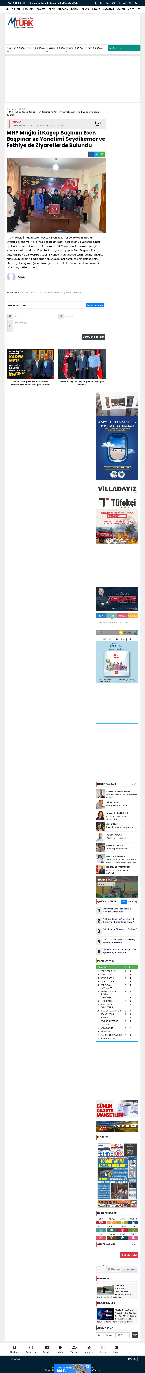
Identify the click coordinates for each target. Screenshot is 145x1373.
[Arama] (101, 3)
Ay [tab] (136, 901)
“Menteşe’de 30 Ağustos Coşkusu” (117, 931)
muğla (34, 292)
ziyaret (77, 292)
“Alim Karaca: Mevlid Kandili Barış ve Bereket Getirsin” (116, 941)
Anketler (89, 1352)
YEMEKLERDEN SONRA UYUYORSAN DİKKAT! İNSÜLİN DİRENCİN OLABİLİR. (121, 861)
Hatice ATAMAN (115, 856)
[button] (140, 9)
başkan (48, 292)
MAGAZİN (63, 9)
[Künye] (130, 3)
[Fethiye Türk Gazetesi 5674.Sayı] (117, 1175)
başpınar (66, 292)
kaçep (25, 292)
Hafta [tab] (130, 901)
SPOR (52, 9)
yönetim (77, 237)
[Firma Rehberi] (113, 3)
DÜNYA (85, 9)
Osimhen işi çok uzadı (116, 838)
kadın (52, 242)
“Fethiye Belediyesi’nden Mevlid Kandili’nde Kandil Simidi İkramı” (116, 921)
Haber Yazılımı (93, 1370)
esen (56, 292)
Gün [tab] (124, 901)
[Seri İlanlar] (118, 3)
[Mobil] (96, 3)
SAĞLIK (96, 9)
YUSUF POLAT (114, 834)
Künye (116, 1352)
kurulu (88, 237)
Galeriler (47, 1352)
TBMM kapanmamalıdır (116, 848)
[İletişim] (107, 3)
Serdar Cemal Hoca (118, 791)
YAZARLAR (108, 9)
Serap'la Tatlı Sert (117, 813)
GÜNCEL (16, 9)
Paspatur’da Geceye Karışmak (120, 827)
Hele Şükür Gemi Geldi (116, 805)
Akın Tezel (112, 802)
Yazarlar (74, 1352)
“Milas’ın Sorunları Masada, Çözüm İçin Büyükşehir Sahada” (117, 951)
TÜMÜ (133, 784)
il (41, 292)
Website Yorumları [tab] (95, 305)
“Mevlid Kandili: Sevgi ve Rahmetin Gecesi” (121, 796)
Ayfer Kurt (112, 824)
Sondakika (31, 1352)
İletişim (103, 1352)
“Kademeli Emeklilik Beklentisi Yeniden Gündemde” (115, 910)
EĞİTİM (74, 9)
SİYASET (41, 9)
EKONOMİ (28, 9)
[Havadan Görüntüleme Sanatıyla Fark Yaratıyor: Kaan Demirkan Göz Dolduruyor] (105, 1289)
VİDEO (131, 9)
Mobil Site (14, 1352)
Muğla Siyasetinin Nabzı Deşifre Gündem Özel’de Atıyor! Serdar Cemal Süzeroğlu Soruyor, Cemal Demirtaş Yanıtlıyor (117, 1316)
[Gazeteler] (124, 3)
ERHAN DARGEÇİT (116, 845)
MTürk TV (132, 1359)
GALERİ (121, 9)
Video (60, 1352)
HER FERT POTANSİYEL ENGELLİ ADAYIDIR (119, 871)
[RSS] (135, 3)
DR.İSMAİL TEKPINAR (118, 867)
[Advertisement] (86, 35)
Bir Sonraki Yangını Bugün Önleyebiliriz (117, 818)
